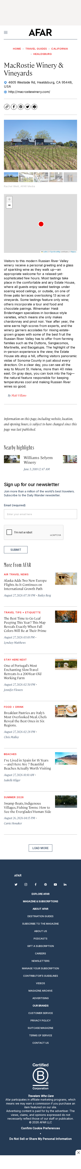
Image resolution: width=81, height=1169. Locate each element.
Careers (40, 953)
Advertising (40, 998)
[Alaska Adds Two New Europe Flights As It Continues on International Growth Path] (66, 579)
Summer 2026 (14, 797)
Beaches (10, 754)
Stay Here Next (15, 659)
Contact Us (40, 1042)
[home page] (40, 32)
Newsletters (41, 960)
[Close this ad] (78, 1152)
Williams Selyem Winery (38, 460)
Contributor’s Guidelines (40, 975)
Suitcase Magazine (40, 1028)
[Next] (71, 145)
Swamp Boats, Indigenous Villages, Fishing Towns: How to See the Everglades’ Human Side (27, 807)
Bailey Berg (44, 595)
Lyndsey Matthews (15, 642)
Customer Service (40, 1013)
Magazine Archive (40, 990)
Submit (15, 549)
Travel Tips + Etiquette (22, 612)
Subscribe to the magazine (40, 923)
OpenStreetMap (55, 251)
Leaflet (45, 251)
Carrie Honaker (13, 823)
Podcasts (40, 938)
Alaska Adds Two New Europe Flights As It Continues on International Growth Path (25, 584)
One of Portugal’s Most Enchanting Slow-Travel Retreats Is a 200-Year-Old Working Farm (22, 671)
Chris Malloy (11, 737)
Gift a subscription (40, 946)
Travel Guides (36, 48)
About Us (40, 931)
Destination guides (40, 916)
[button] (41, 224)
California (59, 48)
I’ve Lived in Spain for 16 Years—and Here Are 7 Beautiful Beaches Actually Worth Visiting (27, 764)
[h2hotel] (71, 459)
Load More (40, 848)
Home (17, 48)
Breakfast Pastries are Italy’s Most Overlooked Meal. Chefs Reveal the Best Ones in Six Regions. (25, 719)
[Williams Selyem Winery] (12, 459)
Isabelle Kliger (12, 780)
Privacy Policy (40, 1020)
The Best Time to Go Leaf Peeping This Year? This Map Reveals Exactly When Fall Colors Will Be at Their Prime (25, 624)
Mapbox (73, 251)
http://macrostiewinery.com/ (29, 92)
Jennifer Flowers (13, 690)
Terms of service (40, 1035)
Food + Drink (14, 706)
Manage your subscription (40, 968)
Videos (40, 983)
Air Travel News (16, 574)
